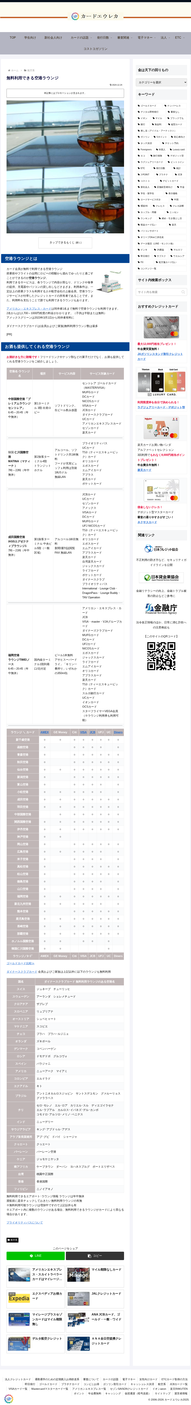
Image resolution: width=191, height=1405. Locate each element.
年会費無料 (94, 1393)
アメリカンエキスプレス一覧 (89, 1388)
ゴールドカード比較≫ (21, 963)
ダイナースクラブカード (22, 971)
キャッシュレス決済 (142, 1384)
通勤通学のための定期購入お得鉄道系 (57, 1379)
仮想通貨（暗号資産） (138, 1393)
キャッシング (113, 1393)
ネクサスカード (147, 522)
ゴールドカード (48, 1384)
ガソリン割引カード (115, 1384)
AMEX (44, 732)
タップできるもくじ (62, 242)
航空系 (14, 1240)
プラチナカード (70, 1384)
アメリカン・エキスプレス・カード (29, 308)
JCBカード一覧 (179, 1384)
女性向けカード (148, 1379)
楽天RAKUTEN (179, 1388)
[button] (95, 1256)
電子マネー (128, 1379)
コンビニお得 (91, 1384)
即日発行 (30, 1384)
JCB (92, 732)
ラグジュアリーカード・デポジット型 (161, 407)
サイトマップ (162, 1393)
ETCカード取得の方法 (175, 1379)
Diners (118, 732)
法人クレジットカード (18, 1379)
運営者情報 (180, 1393)
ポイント (79, 1393)
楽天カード (144, 470)
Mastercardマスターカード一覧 (49, 1388)
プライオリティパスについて (25, 1222)
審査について (91, 1379)
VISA (83, 732)
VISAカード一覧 (18, 1388)
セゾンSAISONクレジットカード (129, 1388)
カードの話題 (110, 1379)
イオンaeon (159, 1388)
